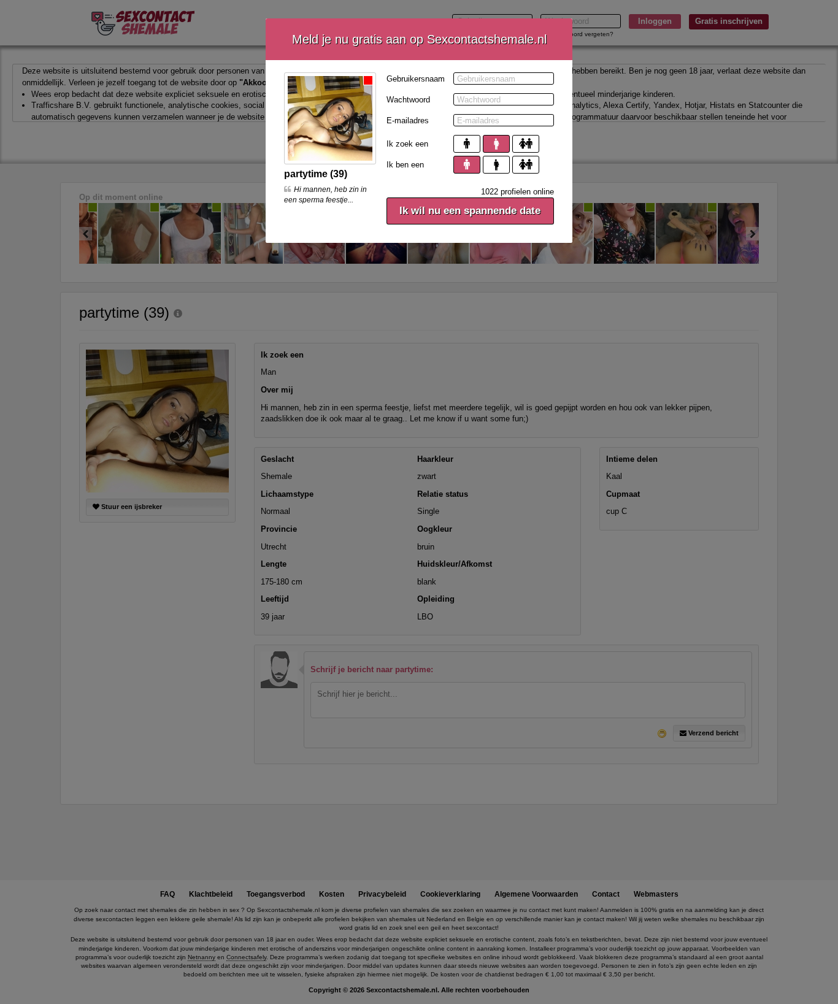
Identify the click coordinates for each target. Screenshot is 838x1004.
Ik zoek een (407, 143)
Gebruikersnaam (415, 78)
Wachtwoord (408, 99)
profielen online (517, 191)
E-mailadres (407, 120)
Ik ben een (405, 164)
